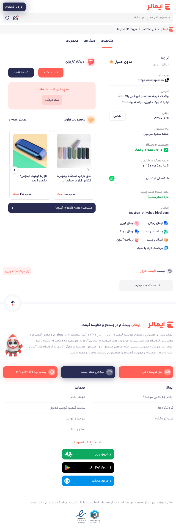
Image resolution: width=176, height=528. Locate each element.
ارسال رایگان (155, 223)
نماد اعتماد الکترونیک (154, 192)
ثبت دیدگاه (51, 73)
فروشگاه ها (165, 408)
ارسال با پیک (126, 231)
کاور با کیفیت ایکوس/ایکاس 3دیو (33, 178)
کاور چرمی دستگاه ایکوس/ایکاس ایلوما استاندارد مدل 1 (74, 178)
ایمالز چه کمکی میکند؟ (158, 397)
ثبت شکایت (21, 73)
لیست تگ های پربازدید (146, 285)
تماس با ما (78, 429)
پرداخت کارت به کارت (150, 248)
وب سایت (162, 75)
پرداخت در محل (153, 231)
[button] (88, 170)
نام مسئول (161, 129)
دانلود (88, 442)
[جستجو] (7, 18)
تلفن (165, 113)
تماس (117, 116)
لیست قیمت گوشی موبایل (67, 408)
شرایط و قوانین (75, 418)
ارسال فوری (127, 223)
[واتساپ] (112, 178)
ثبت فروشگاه (164, 418)
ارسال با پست (154, 240)
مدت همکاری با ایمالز (154, 160)
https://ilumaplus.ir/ (151, 80)
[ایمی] (14, 345)
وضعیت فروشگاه (157, 145)
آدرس (165, 91)
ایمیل (165, 208)
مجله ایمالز (78, 397)
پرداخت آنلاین (125, 240)
